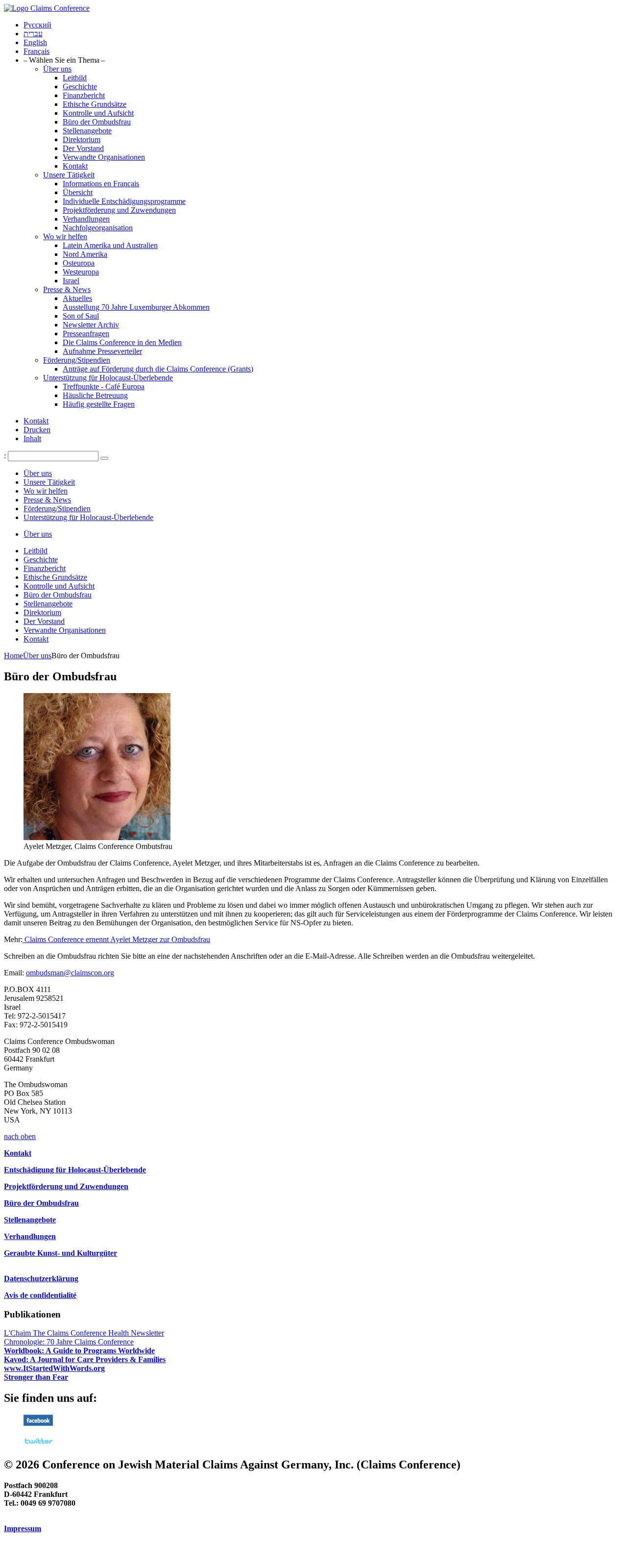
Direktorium (81, 139)
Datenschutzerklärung (41, 1278)
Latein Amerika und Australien (110, 245)
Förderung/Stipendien (76, 360)
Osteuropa (79, 263)
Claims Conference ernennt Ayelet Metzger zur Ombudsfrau (116, 939)
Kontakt (75, 166)
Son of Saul (81, 316)
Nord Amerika (85, 254)
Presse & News (67, 289)
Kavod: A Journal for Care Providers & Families (85, 1359)
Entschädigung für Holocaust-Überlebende (75, 1170)
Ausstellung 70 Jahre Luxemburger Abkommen (136, 307)
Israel (71, 280)
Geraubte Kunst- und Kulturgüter (60, 1253)
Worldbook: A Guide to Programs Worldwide (79, 1350)
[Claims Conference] (47, 8)
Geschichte (80, 86)
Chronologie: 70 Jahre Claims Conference (69, 1342)
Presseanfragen (86, 333)
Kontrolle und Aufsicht (98, 113)
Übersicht (78, 192)
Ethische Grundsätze (94, 104)
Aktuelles (77, 298)
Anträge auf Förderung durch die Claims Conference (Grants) (158, 369)
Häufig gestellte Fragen (99, 404)
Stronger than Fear (36, 1377)
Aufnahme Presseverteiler (102, 351)
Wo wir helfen (65, 236)
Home (13, 655)
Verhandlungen (86, 219)
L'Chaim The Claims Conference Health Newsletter (84, 1333)
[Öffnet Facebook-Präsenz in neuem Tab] (38, 1423)
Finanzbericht (84, 95)
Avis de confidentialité (40, 1295)
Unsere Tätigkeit (69, 175)
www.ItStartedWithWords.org (54, 1368)
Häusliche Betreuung (95, 395)
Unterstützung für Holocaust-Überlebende (108, 377)
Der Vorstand (83, 148)
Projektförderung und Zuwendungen (119, 210)
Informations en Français (101, 183)
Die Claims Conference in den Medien (122, 342)
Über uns (57, 69)
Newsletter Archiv (91, 325)
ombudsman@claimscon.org (70, 973)
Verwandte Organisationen (104, 157)
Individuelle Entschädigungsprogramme (124, 201)
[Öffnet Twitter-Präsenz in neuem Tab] (38, 1444)
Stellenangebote (87, 130)
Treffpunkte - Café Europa (104, 386)
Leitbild (75, 78)
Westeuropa (81, 272)
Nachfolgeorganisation (98, 228)
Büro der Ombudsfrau (97, 122)
